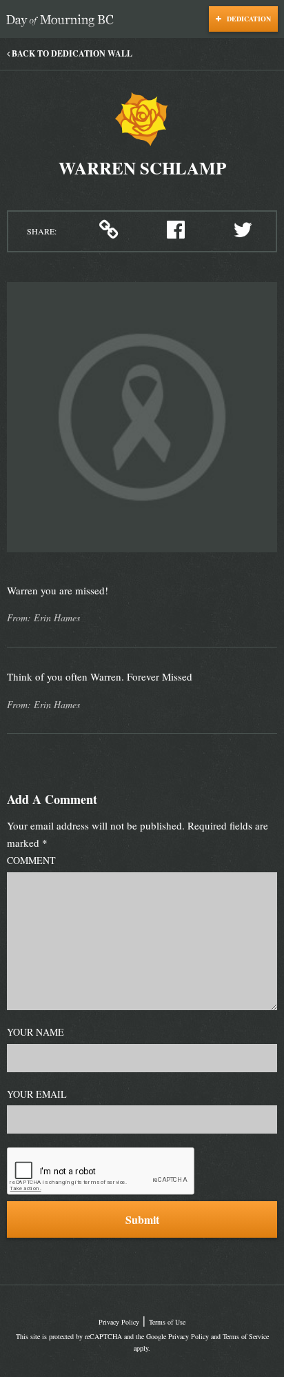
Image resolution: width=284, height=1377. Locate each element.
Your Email (37, 1093)
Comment (31, 860)
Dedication (248, 18)
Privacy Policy (119, 1322)
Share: (42, 231)
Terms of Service (246, 1336)
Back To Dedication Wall (71, 53)
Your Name (35, 1031)
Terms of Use (167, 1322)
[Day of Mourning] (63, 21)
